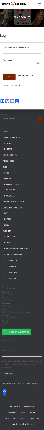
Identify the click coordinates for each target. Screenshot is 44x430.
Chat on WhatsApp (19, 331)
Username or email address (20, 47)
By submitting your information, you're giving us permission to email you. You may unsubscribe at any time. (22, 364)
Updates (22, 418)
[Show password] (38, 63)
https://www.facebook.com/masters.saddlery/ (20, 383)
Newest (23, 412)
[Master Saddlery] (15, 4)
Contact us (34, 418)
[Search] (40, 119)
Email (7, 350)
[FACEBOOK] (4, 392)
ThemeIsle (30, 424)
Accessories (29, 406)
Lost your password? (12, 85)
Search (5, 115)
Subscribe (8, 373)
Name (8, 340)
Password (12, 59)
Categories (12, 412)
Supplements (15, 406)
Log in (9, 77)
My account (10, 418)
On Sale (33, 412)
